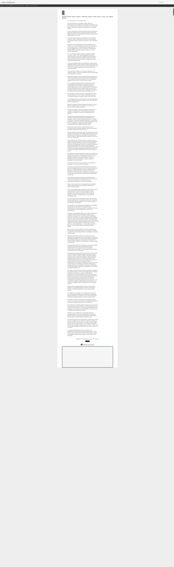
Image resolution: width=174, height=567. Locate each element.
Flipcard (7, 5)
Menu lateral (21, 5)
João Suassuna (95, 339)
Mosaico (15, 5)
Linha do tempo (34, 5)
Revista (11, 5)
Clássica (2, 5)
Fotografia (27, 5)
